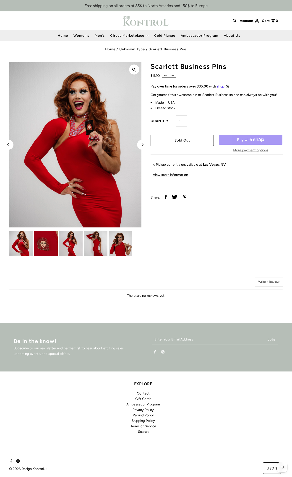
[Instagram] (162, 353)
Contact (143, 393)
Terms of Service (143, 426)
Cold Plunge (164, 36)
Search (143, 432)
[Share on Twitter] (174, 198)
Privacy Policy (143, 410)
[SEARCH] (235, 20)
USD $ (272, 468)
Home (63, 36)
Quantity (159, 121)
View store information (170, 175)
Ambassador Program (199, 36)
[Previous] (8, 145)
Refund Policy (143, 415)
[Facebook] (155, 353)
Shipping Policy (143, 421)
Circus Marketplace (127, 36)
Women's (81, 36)
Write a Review (268, 282)
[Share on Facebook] (166, 198)
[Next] (142, 145)
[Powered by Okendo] (29, 283)
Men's (100, 36)
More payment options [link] (250, 150)
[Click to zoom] (134, 69)
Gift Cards (143, 399)
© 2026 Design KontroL (27, 469)
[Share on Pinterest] (185, 198)
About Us (232, 36)
